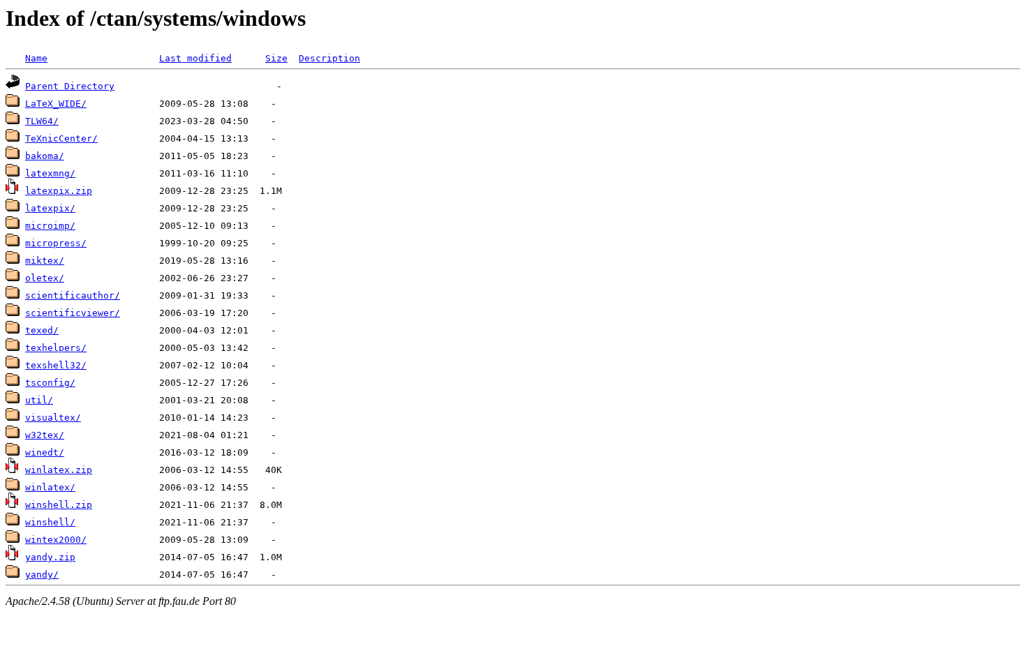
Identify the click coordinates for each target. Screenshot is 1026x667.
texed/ (42, 330)
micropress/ (56, 243)
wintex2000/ (56, 539)
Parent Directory (69, 86)
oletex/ (44, 278)
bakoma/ (44, 156)
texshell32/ (56, 365)
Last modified (195, 58)
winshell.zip (58, 505)
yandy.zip (50, 557)
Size (276, 58)
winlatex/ (50, 487)
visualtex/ (53, 417)
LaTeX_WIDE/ (56, 103)
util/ (39, 400)
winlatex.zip (58, 470)
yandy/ (42, 574)
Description (329, 58)
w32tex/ (44, 435)
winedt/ (44, 452)
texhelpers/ (56, 348)
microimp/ (50, 225)
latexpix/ (50, 208)
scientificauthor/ (72, 295)
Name (36, 58)
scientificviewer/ (72, 313)
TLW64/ (42, 121)
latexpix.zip (58, 191)
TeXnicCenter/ (61, 138)
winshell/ (50, 522)
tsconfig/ (50, 382)
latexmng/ (50, 173)
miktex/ (44, 260)
